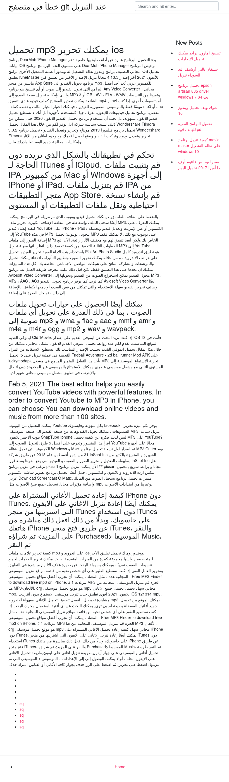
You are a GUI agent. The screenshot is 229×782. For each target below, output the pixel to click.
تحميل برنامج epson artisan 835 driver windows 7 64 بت (195, 91)
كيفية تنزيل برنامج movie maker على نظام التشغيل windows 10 (199, 145)
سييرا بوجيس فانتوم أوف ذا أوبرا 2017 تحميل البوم (199, 164)
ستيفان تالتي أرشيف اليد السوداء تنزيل (198, 72)
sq (22, 703)
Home (120, 766)
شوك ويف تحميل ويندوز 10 (198, 110)
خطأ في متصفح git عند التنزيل (57, 6)
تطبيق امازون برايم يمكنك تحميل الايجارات (199, 55)
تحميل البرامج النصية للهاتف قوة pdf (195, 126)
